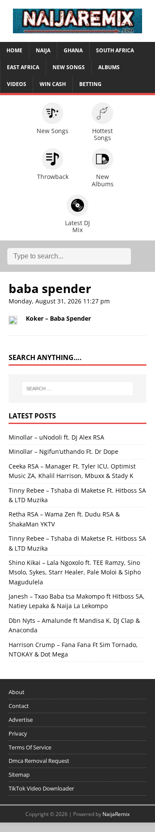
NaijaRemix (116, 814)
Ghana (73, 50)
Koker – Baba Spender (58, 318)
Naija (43, 50)
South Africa (115, 50)
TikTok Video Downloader (41, 788)
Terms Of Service (30, 747)
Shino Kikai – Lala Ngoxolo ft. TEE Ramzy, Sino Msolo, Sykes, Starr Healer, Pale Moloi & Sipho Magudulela (75, 572)
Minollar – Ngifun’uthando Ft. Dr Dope (63, 451)
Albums (109, 67)
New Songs (69, 67)
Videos (16, 84)
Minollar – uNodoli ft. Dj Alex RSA (56, 437)
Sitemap (19, 774)
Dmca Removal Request (39, 761)
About (17, 692)
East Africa (23, 67)
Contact (19, 706)
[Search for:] (78, 388)
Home (14, 50)
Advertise (21, 720)
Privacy (18, 733)
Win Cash (53, 84)
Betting (90, 84)
